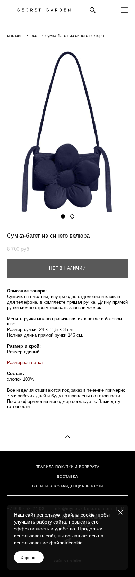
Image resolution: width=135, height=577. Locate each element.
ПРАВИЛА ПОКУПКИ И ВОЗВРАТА (68, 467)
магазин (15, 35)
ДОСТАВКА (67, 476)
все (34, 35)
